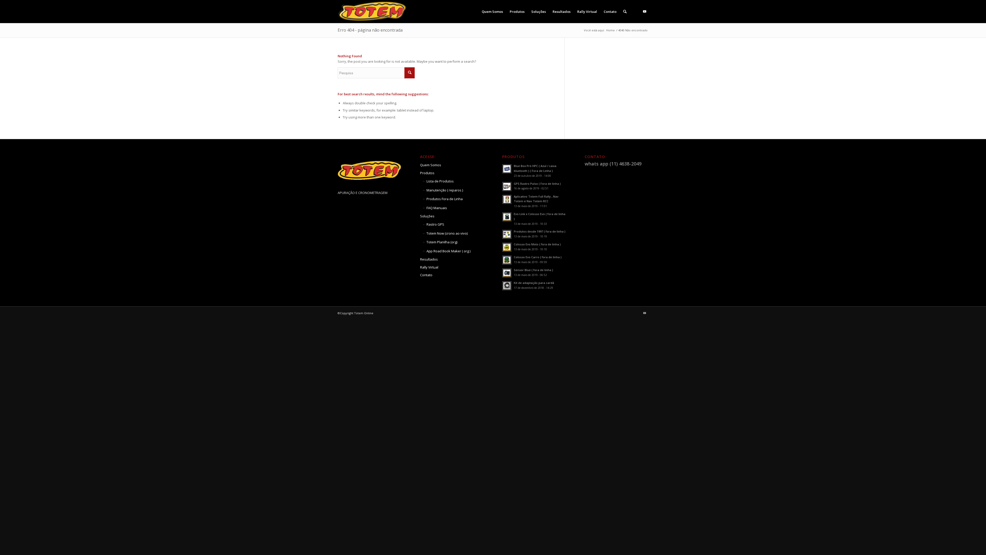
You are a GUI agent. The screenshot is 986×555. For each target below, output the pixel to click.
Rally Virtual (429, 267)
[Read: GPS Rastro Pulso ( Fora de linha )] (506, 186)
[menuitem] (492, 11)
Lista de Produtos (440, 181)
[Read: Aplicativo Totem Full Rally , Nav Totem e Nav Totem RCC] (506, 199)
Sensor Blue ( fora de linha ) (533, 270)
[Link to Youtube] (644, 11)
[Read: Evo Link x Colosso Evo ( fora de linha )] (506, 216)
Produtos (427, 173)
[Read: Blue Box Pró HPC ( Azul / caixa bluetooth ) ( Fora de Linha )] (506, 168)
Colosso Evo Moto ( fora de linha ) (537, 244)
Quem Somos (430, 165)
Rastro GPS (435, 224)
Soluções (427, 216)
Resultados (429, 259)
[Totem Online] (373, 11)
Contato (426, 275)
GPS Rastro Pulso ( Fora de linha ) (537, 184)
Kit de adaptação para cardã (534, 283)
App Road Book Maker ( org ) (448, 251)
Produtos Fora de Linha (444, 199)
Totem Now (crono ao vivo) (447, 233)
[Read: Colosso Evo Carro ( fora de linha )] (506, 260)
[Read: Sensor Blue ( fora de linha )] (506, 273)
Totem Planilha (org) (441, 242)
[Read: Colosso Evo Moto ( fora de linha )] (506, 247)
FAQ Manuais (436, 208)
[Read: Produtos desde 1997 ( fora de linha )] (506, 234)
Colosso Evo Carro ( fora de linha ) (538, 257)
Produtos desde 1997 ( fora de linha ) (539, 231)
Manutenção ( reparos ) (444, 190)
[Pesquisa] (625, 11)
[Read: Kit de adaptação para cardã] (506, 285)
